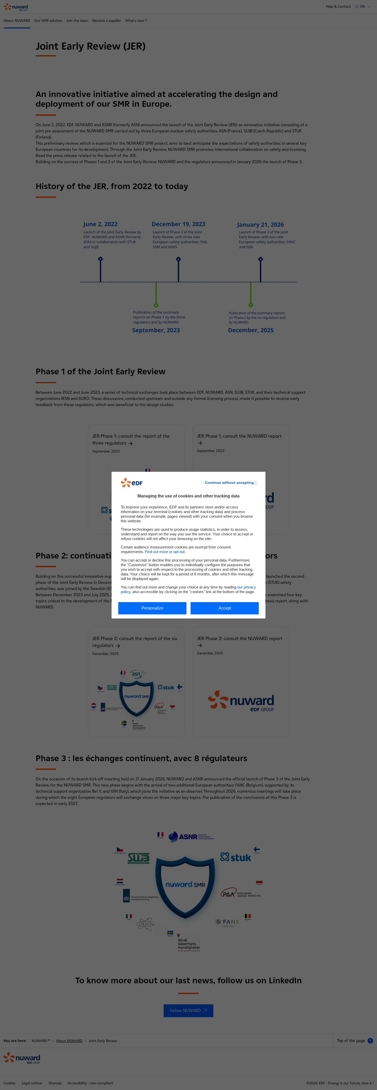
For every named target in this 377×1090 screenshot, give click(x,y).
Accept (225, 608)
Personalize (152, 608)
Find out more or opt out (165, 551)
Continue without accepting (229, 482)
